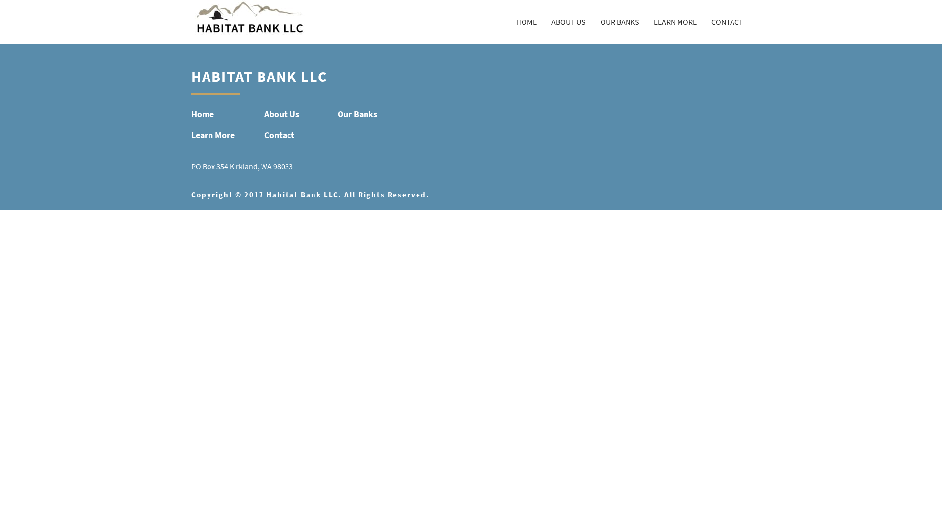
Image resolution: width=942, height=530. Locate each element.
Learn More (675, 22)
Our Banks (620, 22)
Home (527, 22)
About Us (568, 22)
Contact (727, 22)
